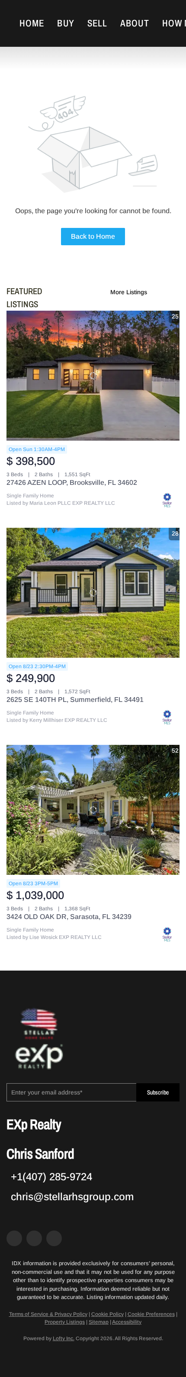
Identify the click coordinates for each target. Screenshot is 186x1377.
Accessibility (126, 1322)
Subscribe (158, 1092)
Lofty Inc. (63, 1338)
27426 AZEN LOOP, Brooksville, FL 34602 (71, 482)
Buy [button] (65, 23)
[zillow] (34, 1238)
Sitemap (99, 1322)
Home (31, 23)
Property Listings (65, 1322)
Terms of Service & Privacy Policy (48, 1314)
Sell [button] (97, 23)
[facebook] (14, 1238)
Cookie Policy (107, 1314)
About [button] (134, 23)
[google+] (54, 1238)
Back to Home (93, 236)
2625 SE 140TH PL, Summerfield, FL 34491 (75, 699)
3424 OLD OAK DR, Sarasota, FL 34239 (68, 916)
